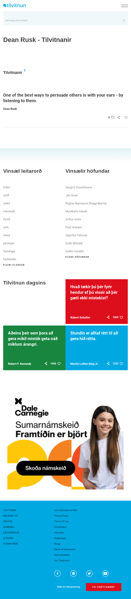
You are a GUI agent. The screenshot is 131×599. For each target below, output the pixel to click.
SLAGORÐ (8, 538)
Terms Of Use (61, 521)
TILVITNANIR (9, 510)
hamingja (9, 251)
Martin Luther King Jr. (84, 363)
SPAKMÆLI (8, 527)
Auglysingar (60, 538)
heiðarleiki (9, 259)
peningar (8, 243)
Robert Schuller (80, 317)
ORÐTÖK (7, 521)
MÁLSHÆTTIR (10, 516)
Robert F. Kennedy (19, 363)
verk (6, 227)
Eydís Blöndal (74, 243)
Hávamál (9, 211)
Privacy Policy (61, 516)
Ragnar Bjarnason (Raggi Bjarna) (86, 203)
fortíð (6, 219)
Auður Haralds (75, 251)
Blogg (57, 543)
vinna (6, 235)
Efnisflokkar (60, 527)
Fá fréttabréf (103, 587)
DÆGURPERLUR (11, 532)
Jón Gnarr (72, 195)
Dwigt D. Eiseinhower (79, 187)
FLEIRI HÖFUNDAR (77, 257)
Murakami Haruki (76, 211)
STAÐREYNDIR (10, 543)
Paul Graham (74, 227)
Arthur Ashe (73, 219)
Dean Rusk (10, 108)
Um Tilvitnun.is (61, 560)
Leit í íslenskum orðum (65, 510)
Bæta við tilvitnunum (65, 549)
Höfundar (59, 532)
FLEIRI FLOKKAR (14, 265)
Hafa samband (61, 555)
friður (6, 187)
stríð (6, 195)
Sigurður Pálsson (76, 235)
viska (6, 203)
